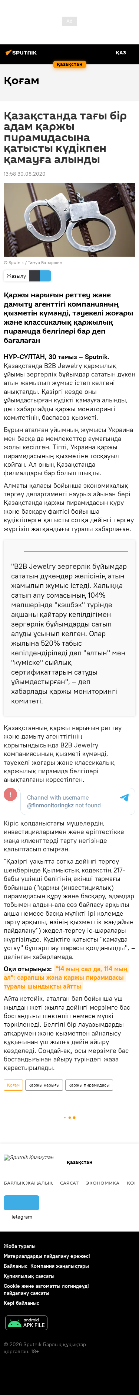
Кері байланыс (21, 1303)
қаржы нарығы (44, 1085)
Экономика (102, 1182)
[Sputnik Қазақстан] (22, 55)
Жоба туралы (20, 1246)
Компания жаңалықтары (59, 1266)
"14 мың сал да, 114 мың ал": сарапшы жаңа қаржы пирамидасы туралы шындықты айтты (66, 977)
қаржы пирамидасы (89, 1085)
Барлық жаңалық (28, 1182)
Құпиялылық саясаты (29, 1276)
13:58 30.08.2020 (25, 173)
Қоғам (13, 1085)
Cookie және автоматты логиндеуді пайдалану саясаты (46, 1289)
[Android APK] (26, 1323)
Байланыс (15, 1266)
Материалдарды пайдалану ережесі (47, 1256)
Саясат (69, 1182)
